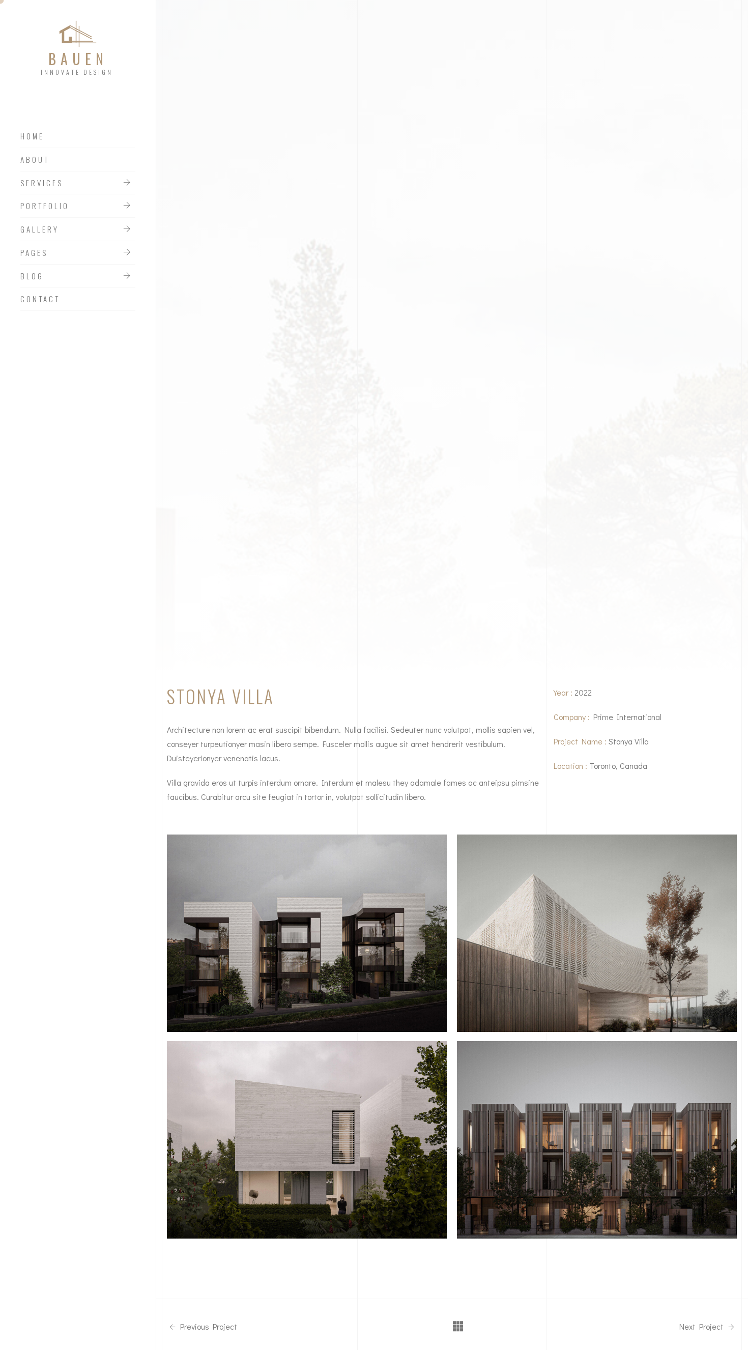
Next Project (702, 1327)
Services (41, 183)
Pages (34, 253)
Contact (40, 299)
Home (32, 136)
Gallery (39, 229)
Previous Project (207, 1327)
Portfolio (44, 206)
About (34, 160)
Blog (32, 276)
